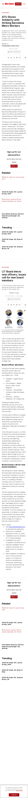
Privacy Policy (19, 790)
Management (5, 12)
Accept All (14, 794)
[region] (14, 791)
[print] (25, 57)
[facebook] (8, 57)
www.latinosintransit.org (17, 527)
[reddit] (17, 57)
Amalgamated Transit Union (10, 45)
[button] (3, 4)
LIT (18, 293)
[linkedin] (11, 57)
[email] (19, 57)
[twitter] (14, 57)
